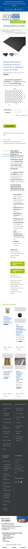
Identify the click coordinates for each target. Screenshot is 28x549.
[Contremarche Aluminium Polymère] (7, 361)
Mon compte (7, 440)
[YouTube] (21, 482)
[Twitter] (18, 482)
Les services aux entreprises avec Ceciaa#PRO (7, 486)
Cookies (18, 422)
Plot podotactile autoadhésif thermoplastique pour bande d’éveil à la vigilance (21, 329)
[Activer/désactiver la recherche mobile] (21, 14)
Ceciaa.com (6, 461)
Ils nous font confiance (7, 432)
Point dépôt (20, 413)
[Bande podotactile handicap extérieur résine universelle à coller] (20, 361)
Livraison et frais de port (19, 409)
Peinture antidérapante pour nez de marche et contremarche (8, 319)
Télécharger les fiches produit (19, 438)
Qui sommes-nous (7, 409)
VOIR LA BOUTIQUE (18, 22)
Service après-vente (20, 418)
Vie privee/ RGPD (19, 427)
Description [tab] (5, 150)
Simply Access (5, 509)
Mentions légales (19, 432)
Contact (5, 437)
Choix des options (6, 349)
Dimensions (8, 110)
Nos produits (7, 419)
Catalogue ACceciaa (6, 414)
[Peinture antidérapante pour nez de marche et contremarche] (7, 310)
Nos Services (7, 422)
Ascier (5, 504)
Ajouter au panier (10, 126)
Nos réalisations (6, 427)
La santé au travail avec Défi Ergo (6, 495)
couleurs (7, 112)
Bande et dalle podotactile (17, 143)
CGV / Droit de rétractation (7, 444)
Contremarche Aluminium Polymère (8, 373)
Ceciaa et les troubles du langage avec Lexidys (7, 467)
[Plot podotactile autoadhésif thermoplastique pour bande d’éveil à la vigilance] (20, 315)
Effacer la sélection (21, 115)
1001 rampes (7, 501)
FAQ (4, 449)
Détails (10, 347)
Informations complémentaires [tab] (5, 155)
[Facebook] (16, 482)
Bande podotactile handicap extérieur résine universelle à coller (19, 376)
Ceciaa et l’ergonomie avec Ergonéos (7, 476)
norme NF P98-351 (17, 85)
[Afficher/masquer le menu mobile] (25, 14)
